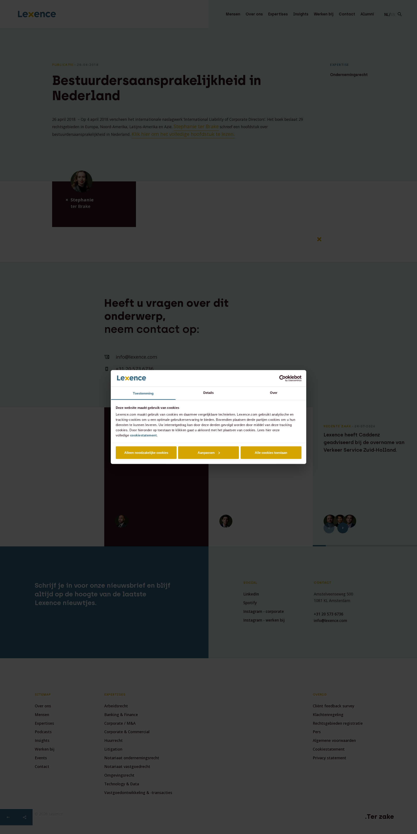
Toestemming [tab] (143, 393)
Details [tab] (208, 393)
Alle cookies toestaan (271, 452)
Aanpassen (206, 452)
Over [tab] (273, 393)
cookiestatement (143, 435)
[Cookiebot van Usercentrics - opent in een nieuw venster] (282, 378)
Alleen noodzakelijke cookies (146, 452)
